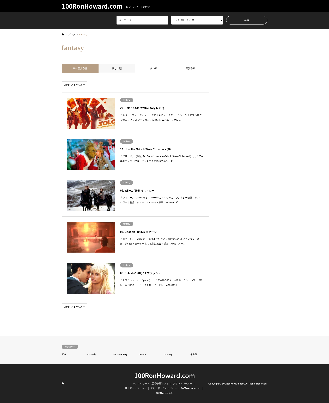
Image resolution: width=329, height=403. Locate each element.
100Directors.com (190, 388)
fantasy (168, 354)
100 (64, 354)
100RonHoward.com (164, 375)
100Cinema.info (164, 393)
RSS (63, 383)
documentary (120, 354)
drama (142, 354)
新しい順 (117, 68)
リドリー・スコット (136, 388)
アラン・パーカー (182, 383)
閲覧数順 (190, 68)
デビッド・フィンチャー (163, 388)
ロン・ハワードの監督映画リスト (151, 383)
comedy (91, 354)
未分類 (193, 354)
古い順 (153, 68)
